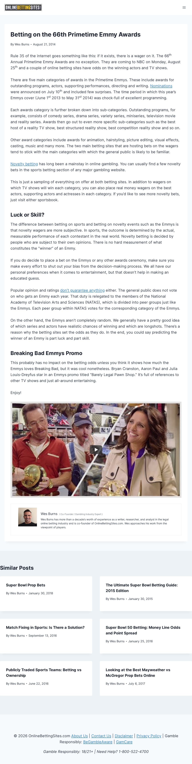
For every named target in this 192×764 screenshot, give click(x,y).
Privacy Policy (148, 736)
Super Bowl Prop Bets (25, 585)
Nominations (161, 86)
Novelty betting (24, 164)
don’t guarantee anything (82, 290)
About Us (79, 736)
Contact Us (101, 736)
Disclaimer (124, 736)
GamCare (124, 742)
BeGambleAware (97, 742)
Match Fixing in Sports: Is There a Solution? (45, 627)
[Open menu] (184, 7)
